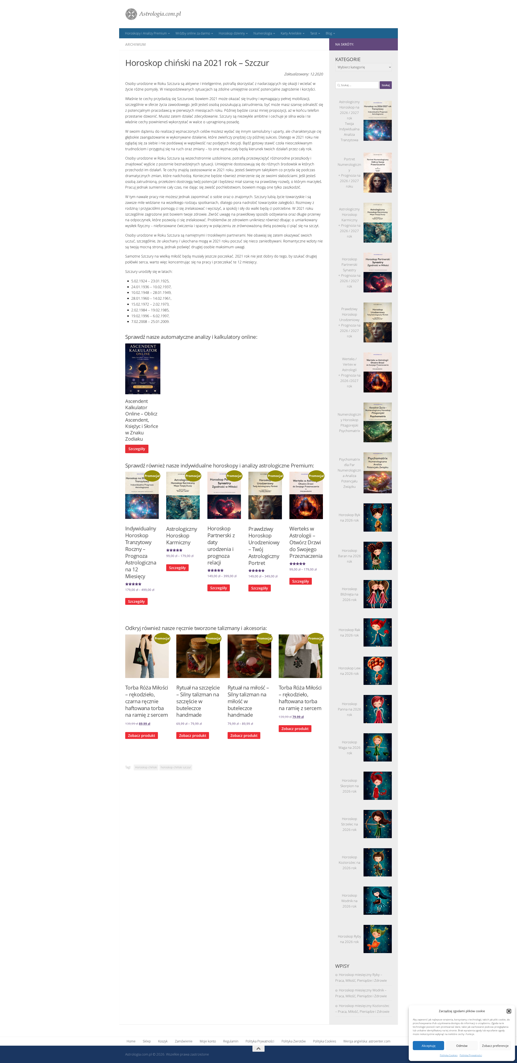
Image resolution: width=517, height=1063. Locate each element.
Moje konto (208, 1041)
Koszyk (163, 1041)
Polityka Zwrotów (294, 1041)
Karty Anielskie (291, 33)
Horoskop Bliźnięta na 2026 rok (349, 594)
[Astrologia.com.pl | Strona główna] (153, 14)
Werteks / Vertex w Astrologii (349, 364)
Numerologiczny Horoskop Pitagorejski (349, 420)
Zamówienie (183, 1041)
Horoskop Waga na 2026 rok (349, 747)
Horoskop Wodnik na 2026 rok (349, 901)
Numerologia (262, 33)
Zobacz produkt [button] (141, 735)
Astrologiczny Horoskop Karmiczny (349, 214)
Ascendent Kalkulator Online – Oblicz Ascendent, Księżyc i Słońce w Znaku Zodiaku (141, 420)
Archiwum (135, 44)
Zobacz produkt (192, 735)
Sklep (147, 1041)
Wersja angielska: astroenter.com (366, 1041)
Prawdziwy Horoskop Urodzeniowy (349, 314)
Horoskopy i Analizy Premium (146, 33)
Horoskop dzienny (232, 33)
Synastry (349, 270)
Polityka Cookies (449, 1055)
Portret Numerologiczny (349, 164)
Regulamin (230, 1041)
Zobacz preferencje (495, 1046)
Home (131, 1041)
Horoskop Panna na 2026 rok (349, 709)
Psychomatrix (349, 430)
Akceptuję (428, 1046)
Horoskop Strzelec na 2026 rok (349, 824)
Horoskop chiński (146, 767)
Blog (329, 33)
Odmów (462, 1046)
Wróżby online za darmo (192, 33)
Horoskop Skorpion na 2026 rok (349, 786)
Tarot (313, 33)
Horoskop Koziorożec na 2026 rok (349, 862)
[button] (509, 1011)
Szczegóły (136, 448)
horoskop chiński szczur (176, 767)
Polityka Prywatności (471, 1055)
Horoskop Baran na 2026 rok (349, 556)
